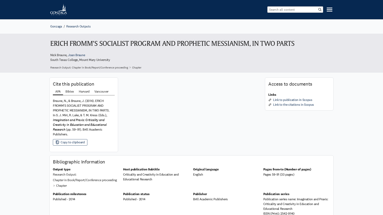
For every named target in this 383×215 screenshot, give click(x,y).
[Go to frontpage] (58, 9)
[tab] (58, 92)
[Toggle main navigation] (329, 9)
